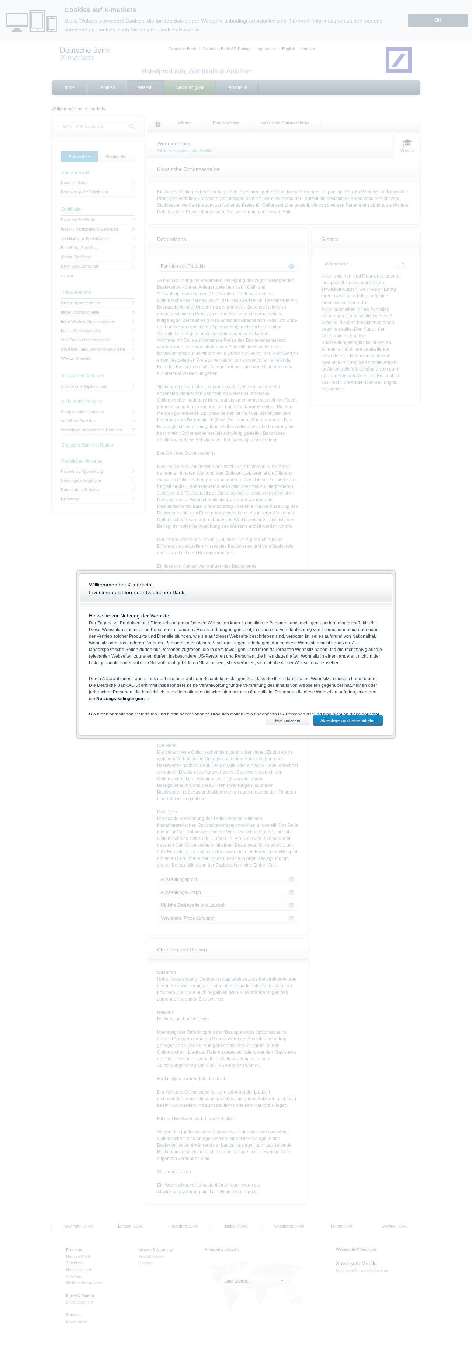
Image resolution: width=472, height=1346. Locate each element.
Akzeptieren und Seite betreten (347, 720)
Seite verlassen (287, 720)
